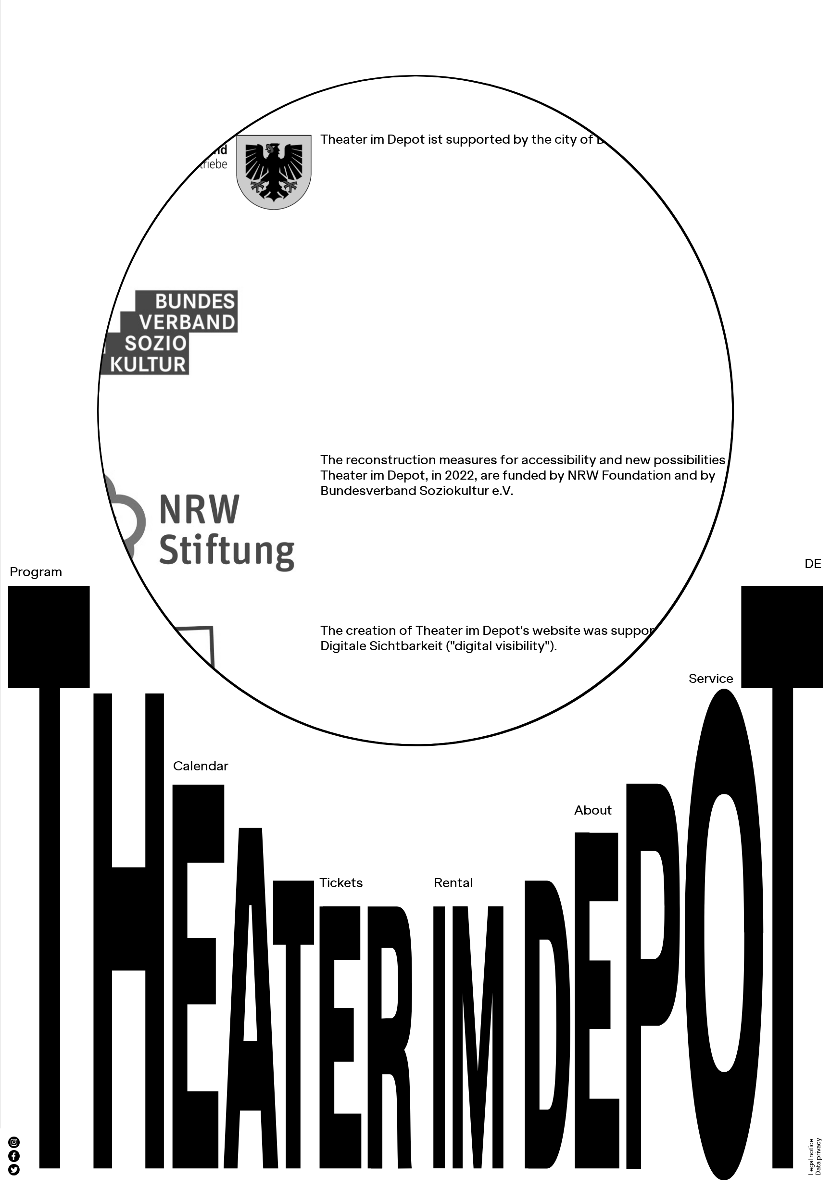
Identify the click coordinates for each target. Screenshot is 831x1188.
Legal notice (811, 1157)
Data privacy (819, 1157)
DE (813, 564)
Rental (453, 883)
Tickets (341, 883)
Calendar (200, 766)
